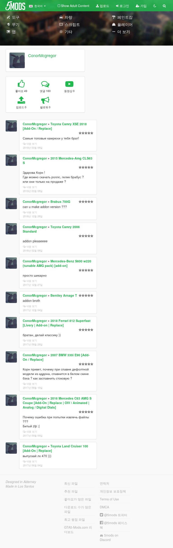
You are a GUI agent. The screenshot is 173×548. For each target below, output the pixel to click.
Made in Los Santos (20, 486)
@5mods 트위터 (115, 515)
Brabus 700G (60, 201)
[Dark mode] (154, 5)
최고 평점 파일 (74, 519)
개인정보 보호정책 (113, 491)
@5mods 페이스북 (113, 525)
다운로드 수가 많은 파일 (77, 509)
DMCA (104, 507)
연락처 (104, 483)
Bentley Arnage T (63, 295)
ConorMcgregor (42, 55)
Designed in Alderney (21, 481)
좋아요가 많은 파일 (77, 499)
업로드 (104, 5)
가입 (143, 5)
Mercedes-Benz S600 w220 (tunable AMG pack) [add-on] (57, 263)
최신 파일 (71, 483)
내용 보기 (31, 143)
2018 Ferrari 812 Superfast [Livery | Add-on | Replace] (57, 322)
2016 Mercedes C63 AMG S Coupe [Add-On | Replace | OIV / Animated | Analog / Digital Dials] (57, 402)
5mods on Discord (109, 537)
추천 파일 (71, 491)
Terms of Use (109, 499)
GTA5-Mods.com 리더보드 (78, 529)
